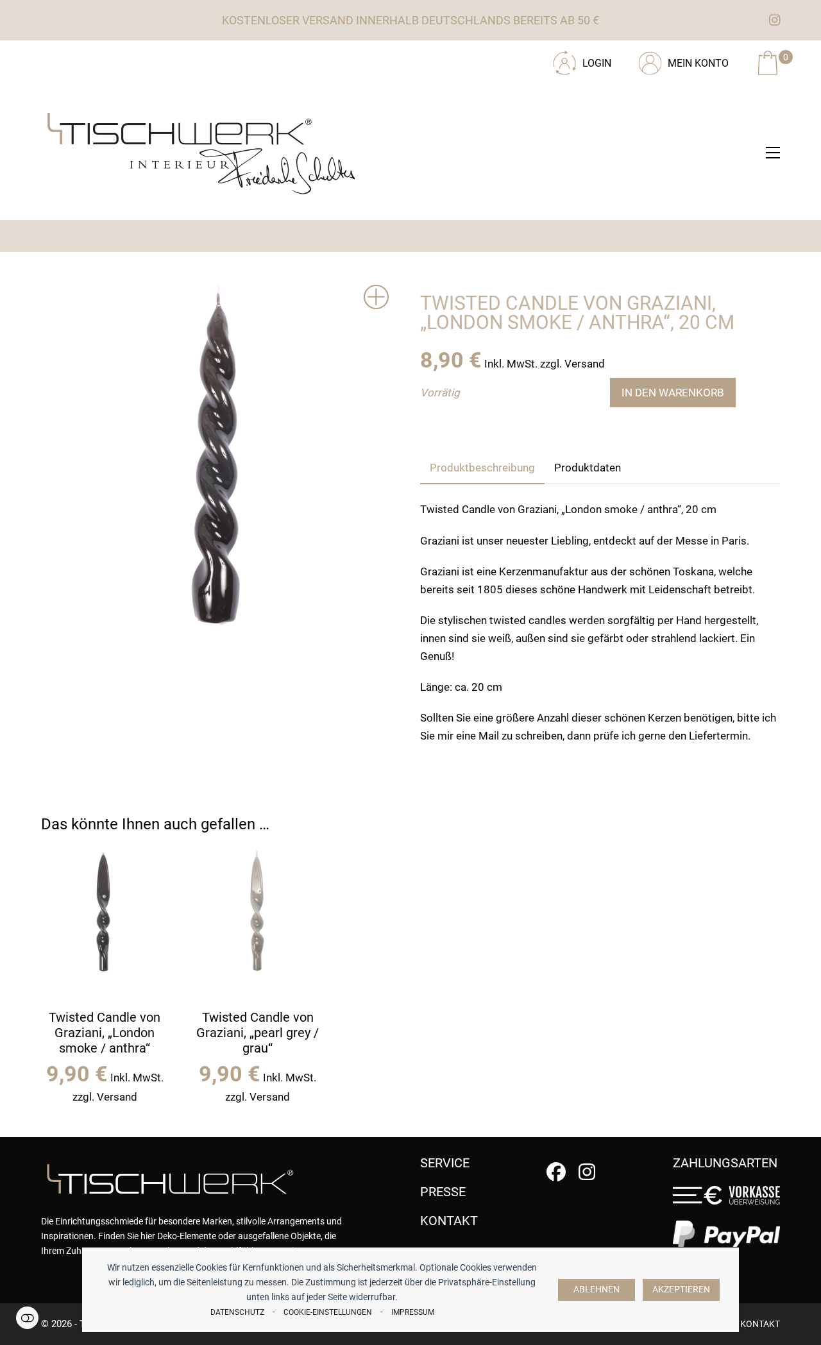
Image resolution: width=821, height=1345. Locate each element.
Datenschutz (237, 1312)
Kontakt (760, 1324)
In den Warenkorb (673, 392)
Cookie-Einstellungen (328, 1312)
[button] (773, 152)
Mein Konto (698, 63)
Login (596, 63)
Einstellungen (27, 1318)
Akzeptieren (681, 1289)
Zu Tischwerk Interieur (128, 58)
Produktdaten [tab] (587, 467)
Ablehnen (596, 1289)
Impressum (412, 1312)
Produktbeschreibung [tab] (482, 467)
